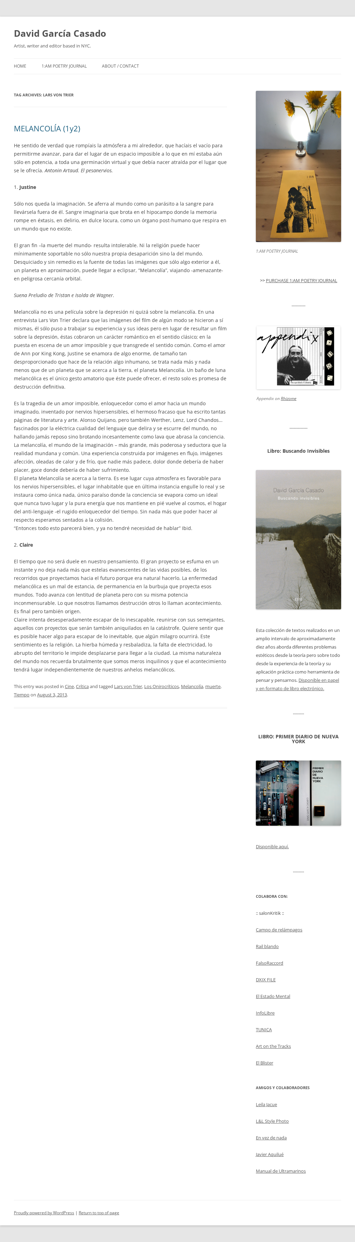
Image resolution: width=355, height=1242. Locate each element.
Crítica (82, 686)
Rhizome (288, 398)
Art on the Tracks (273, 1046)
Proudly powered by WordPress (44, 1213)
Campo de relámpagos (279, 930)
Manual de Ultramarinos (281, 1171)
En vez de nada (271, 1138)
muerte (212, 686)
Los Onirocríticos (161, 686)
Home (20, 66)
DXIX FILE (266, 979)
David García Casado (60, 33)
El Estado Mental (273, 996)
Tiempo (21, 695)
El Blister (264, 1063)
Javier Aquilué (270, 1154)
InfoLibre (265, 1013)
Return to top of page (99, 1213)
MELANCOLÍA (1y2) (47, 128)
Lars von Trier (128, 686)
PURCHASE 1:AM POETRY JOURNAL (301, 280)
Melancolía (192, 686)
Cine (69, 686)
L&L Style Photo (272, 1121)
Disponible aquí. (272, 846)
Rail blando (267, 946)
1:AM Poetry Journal (64, 66)
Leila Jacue (266, 1104)
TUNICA (264, 1029)
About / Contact (120, 66)
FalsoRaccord (269, 963)
